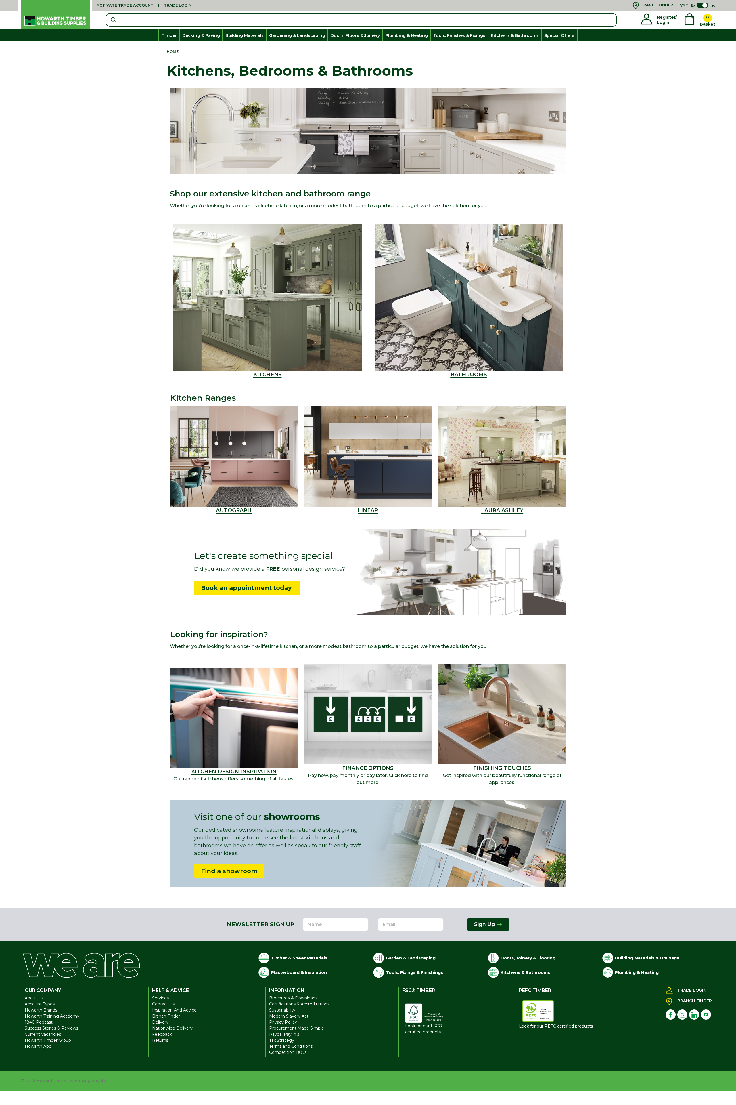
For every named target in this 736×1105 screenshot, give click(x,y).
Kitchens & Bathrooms (515, 35)
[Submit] (113, 20)
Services (160, 998)
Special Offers (559, 35)
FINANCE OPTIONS (368, 768)
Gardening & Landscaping (297, 35)
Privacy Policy (283, 1022)
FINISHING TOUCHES (502, 768)
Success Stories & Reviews (51, 1028)
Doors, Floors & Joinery (355, 35)
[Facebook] (671, 1014)
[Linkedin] (694, 1014)
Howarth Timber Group (48, 1040)
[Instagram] (682, 1014)
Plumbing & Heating (406, 35)
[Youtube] (706, 1014)
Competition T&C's (287, 1052)
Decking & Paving (201, 35)
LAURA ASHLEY (502, 510)
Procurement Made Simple (296, 1028)
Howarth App (38, 1046)
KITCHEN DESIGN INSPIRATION (234, 771)
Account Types (40, 1004)
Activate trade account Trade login (144, 5)
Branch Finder (166, 1016)
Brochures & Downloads (293, 998)
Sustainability (282, 1010)
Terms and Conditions (291, 1046)
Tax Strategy (281, 1040)
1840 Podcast (39, 1022)
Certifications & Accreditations (299, 1004)
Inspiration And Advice (174, 1010)
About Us (34, 998)
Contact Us (163, 1004)
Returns (160, 1040)
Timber (169, 35)
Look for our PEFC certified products (556, 1026)
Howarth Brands (41, 1010)
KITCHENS (267, 374)
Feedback (162, 1034)
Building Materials (244, 35)
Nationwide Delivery (172, 1028)
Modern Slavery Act (288, 1016)
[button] (468, 297)
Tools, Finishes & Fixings (459, 35)
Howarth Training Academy (52, 1016)
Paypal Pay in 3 (284, 1034)
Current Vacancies (43, 1034)
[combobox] (361, 20)
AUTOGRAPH (234, 510)
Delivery (160, 1022)
